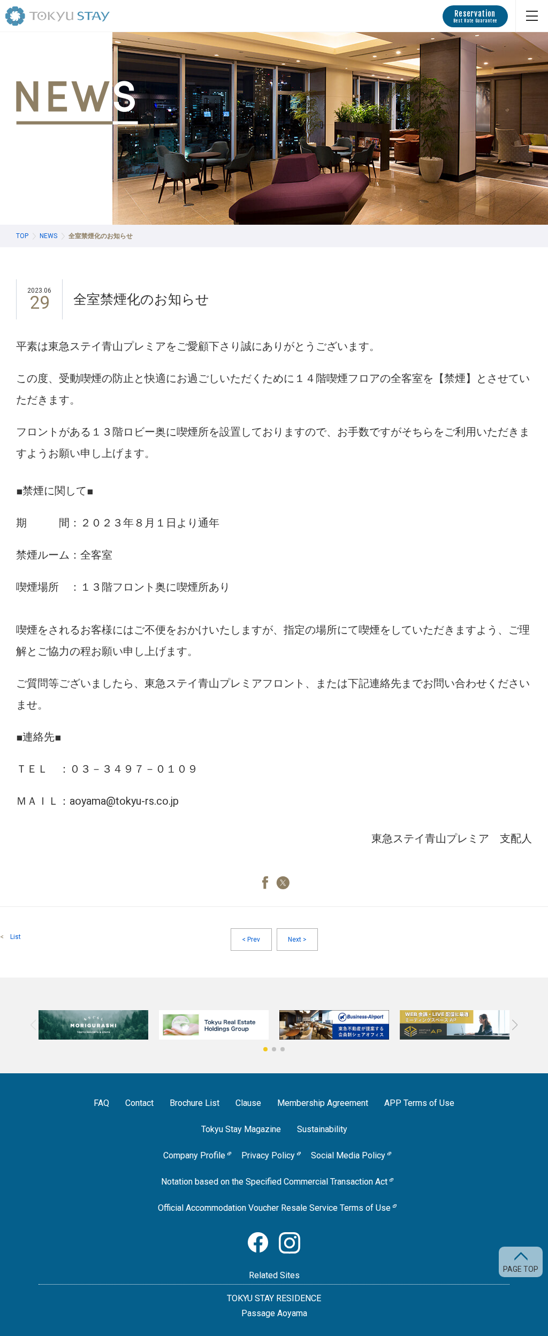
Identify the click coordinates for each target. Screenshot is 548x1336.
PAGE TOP (520, 1269)
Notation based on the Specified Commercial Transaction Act (274, 1182)
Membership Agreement (322, 1103)
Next (297, 939)
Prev (251, 939)
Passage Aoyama (274, 1313)
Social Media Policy (348, 1155)
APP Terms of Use (419, 1103)
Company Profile (194, 1155)
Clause (248, 1103)
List (15, 937)
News (48, 236)
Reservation (475, 16)
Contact (139, 1103)
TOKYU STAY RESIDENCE (274, 1298)
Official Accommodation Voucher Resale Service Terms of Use (274, 1208)
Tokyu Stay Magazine (241, 1129)
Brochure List (194, 1103)
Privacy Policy (268, 1155)
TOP (22, 236)
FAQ (101, 1103)
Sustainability (322, 1129)
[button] (265, 1049)
